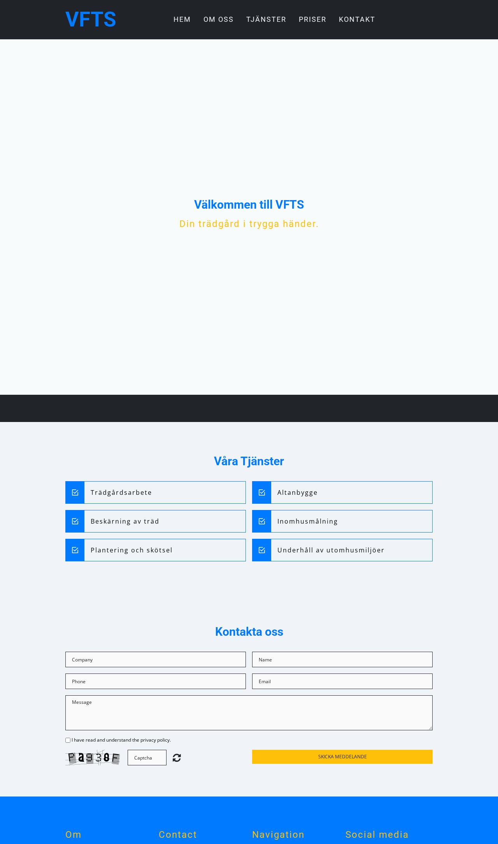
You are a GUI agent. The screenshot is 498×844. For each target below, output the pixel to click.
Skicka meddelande (342, 756)
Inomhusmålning (307, 521)
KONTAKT (357, 19)
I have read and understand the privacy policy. (121, 740)
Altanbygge (297, 492)
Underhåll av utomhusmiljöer (331, 550)
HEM (182, 19)
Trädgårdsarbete (121, 492)
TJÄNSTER (266, 19)
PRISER (312, 19)
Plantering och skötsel (132, 550)
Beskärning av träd (125, 521)
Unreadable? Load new (177, 757)
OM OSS (218, 19)
